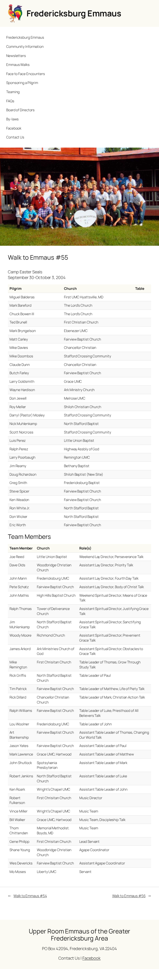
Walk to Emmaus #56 (129, 895)
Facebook (91, 958)
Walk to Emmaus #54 (30, 895)
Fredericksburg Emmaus (73, 13)
